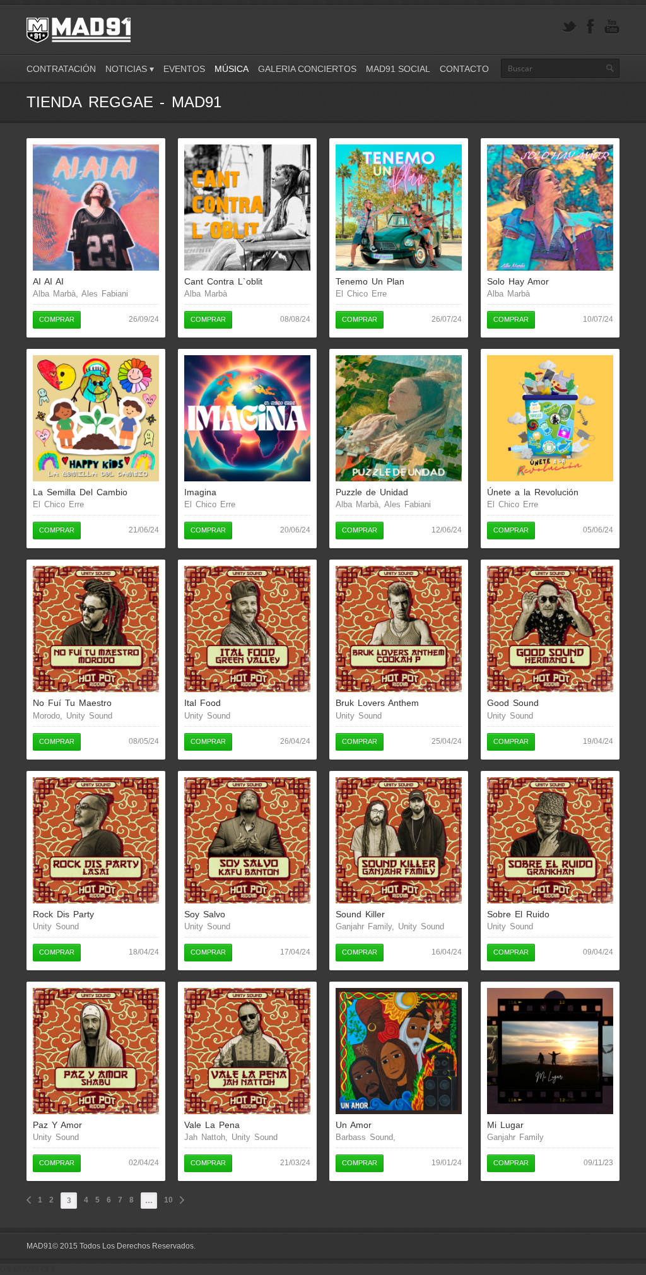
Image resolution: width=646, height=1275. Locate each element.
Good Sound (513, 703)
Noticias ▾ (129, 69)
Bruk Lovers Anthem (377, 703)
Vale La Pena (212, 1125)
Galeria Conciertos (307, 69)
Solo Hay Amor (518, 281)
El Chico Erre (361, 293)
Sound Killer (360, 914)
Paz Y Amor (57, 1125)
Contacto (464, 69)
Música (231, 69)
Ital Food (202, 703)
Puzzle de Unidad (372, 492)
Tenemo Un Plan (370, 281)
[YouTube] (612, 27)
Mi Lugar (505, 1125)
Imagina (200, 492)
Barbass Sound (364, 1137)
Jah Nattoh (204, 1137)
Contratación (61, 69)
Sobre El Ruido (518, 914)
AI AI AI (48, 281)
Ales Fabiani (104, 293)
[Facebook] (590, 27)
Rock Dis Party (63, 914)
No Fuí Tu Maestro (72, 703)
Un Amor (354, 1125)
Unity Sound (89, 715)
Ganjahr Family (364, 926)
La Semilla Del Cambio (80, 492)
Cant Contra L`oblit (223, 281)
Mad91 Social (398, 69)
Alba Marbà (54, 293)
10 (168, 1200)
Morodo (46, 715)
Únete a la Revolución (532, 492)
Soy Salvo (204, 914)
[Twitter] (569, 27)
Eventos (184, 69)
